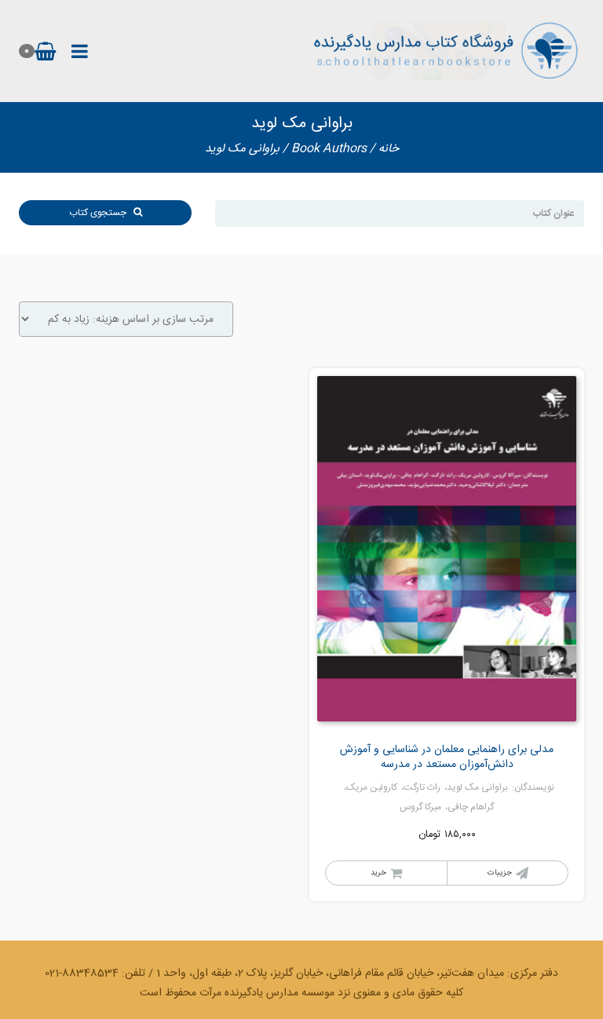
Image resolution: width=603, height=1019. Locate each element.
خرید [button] (378, 873)
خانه (388, 149)
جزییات (500, 873)
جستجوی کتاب (101, 213)
